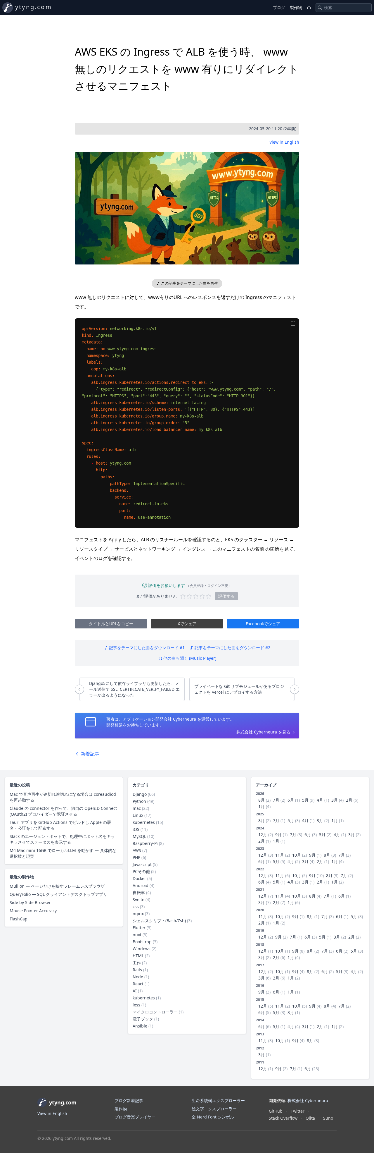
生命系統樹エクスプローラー (218, 1100)
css (136, 906)
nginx (138, 913)
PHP (136, 857)
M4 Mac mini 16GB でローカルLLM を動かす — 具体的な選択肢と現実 (63, 853)
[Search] (320, 8)
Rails (137, 969)
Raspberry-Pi (145, 843)
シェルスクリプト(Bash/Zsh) (159, 920)
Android (140, 885)
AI (135, 991)
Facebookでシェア (263, 623)
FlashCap (18, 919)
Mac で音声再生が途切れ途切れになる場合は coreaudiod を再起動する (63, 797)
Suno (328, 1118)
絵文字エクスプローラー (214, 1108)
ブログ (279, 7)
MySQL (139, 836)
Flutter (139, 927)
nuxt (137, 934)
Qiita (310, 1118)
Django (140, 794)
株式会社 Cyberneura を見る (263, 732)
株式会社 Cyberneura (308, 1100)
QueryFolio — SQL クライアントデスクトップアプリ (58, 894)
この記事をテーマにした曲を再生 (189, 283)
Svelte (138, 899)
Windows (141, 948)
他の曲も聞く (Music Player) (189, 658)
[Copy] (293, 323)
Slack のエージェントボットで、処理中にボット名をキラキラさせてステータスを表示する (62, 839)
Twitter (297, 1111)
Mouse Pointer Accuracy (33, 910)
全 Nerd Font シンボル (213, 1117)
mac (137, 808)
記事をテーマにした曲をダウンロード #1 (146, 647)
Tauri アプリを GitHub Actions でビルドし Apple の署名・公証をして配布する (60, 825)
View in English (284, 142)
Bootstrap (142, 941)
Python (139, 801)
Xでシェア (187, 623)
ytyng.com (33, 7)
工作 (137, 962)
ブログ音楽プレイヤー (135, 1117)
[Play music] (187, 205)
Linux (138, 815)
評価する (226, 596)
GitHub (276, 1111)
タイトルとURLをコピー (111, 623)
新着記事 (89, 753)
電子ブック (143, 1019)
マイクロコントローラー (155, 1012)
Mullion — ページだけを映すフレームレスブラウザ (57, 886)
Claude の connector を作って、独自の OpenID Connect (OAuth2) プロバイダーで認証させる (63, 811)
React (138, 984)
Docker (139, 878)
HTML (138, 955)
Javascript (142, 864)
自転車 (139, 892)
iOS (136, 829)
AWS (137, 850)
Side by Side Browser (30, 902)
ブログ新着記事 (129, 1100)
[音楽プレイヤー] (309, 8)
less (136, 1005)
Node (138, 977)
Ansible (140, 1026)
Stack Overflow (283, 1118)
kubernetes (144, 822)
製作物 (296, 7)
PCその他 (141, 871)
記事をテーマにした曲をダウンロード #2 (231, 647)
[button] (187, 208)
